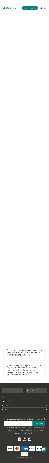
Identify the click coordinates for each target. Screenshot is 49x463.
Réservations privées (30, 8)
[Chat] (44, 449)
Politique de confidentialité (24, 433)
